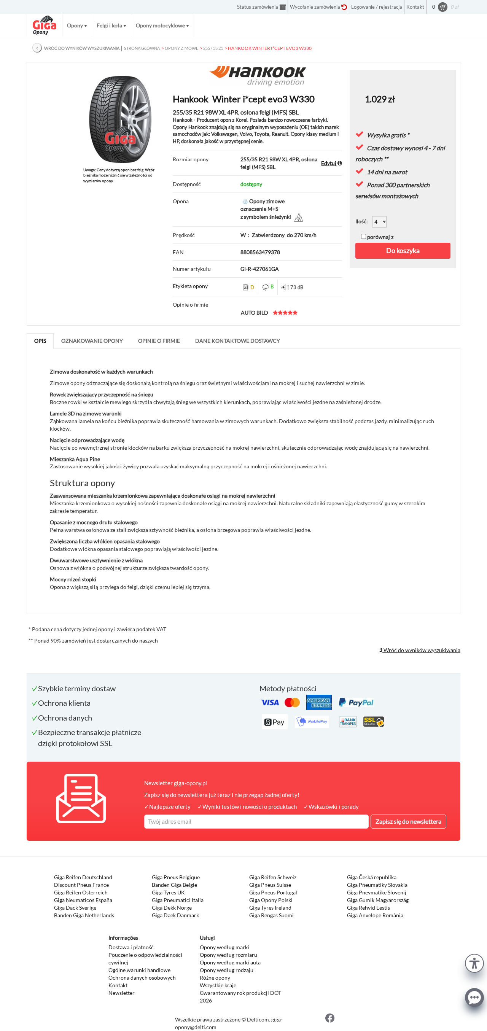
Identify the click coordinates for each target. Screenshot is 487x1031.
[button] (474, 962)
